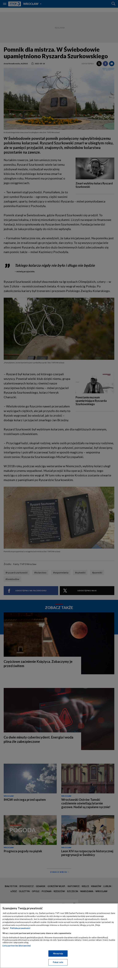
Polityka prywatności (20, 928)
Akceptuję (58, 953)
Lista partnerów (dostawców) (16, 945)
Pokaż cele (58, 962)
